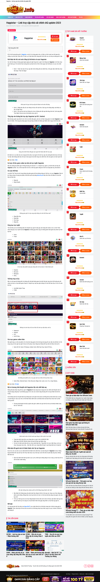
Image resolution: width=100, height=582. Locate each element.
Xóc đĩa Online (50, 17)
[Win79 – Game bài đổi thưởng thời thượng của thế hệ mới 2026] (73, 238)
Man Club (82, 346)
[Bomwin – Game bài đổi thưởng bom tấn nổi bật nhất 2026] (73, 259)
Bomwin (82, 257)
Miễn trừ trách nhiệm (90, 574)
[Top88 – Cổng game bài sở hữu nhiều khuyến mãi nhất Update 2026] (73, 216)
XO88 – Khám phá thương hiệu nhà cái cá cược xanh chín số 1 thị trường (35, 554)
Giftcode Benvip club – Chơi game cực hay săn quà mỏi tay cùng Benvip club (79, 482)
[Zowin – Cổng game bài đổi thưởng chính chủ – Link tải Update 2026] (73, 171)
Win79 (81, 236)
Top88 (81, 214)
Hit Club (82, 302)
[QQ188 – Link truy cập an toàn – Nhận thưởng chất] (15, 527)
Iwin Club (82, 324)
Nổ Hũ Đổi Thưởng (72, 17)
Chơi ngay (55, 36)
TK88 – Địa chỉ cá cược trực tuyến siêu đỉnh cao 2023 (53, 535)
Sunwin (82, 280)
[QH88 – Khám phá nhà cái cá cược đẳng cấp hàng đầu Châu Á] (15, 545)
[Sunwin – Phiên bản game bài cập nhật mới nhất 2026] (73, 282)
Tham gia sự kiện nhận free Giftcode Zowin (79, 395)
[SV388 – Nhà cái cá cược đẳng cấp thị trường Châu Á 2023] (35, 527)
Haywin (82, 38)
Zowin (81, 169)
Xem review (86, 51)
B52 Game (82, 102)
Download (55, 40)
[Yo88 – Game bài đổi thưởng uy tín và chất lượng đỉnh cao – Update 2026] (73, 149)
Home (7, 25)
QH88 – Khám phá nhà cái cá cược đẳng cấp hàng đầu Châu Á (15, 554)
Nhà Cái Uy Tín (19, 17)
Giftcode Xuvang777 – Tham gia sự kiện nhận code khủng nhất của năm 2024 (80, 511)
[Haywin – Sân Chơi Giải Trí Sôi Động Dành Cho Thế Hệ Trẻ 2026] (73, 39)
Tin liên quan (13, 518)
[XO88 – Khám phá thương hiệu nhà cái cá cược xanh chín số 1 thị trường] (35, 545)
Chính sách (82, 574)
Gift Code (70, 373)
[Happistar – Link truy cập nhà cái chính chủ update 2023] (15, 38)
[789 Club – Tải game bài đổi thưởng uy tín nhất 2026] (73, 82)
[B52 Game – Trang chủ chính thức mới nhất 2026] (73, 105)
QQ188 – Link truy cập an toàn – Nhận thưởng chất (15, 535)
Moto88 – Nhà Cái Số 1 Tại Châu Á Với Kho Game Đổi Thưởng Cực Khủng (53, 554)
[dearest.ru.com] (12, 566)
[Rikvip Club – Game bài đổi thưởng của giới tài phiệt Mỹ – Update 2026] (73, 60)
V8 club (17, 384)
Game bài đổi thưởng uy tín (23, 575)
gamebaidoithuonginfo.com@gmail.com (51, 574)
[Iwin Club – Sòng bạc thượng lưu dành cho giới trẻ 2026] (73, 326)
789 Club (82, 80)
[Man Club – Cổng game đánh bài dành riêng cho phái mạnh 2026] (73, 348)
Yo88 (81, 147)
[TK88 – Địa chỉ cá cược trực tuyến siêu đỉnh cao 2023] (54, 527)
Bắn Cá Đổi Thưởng (60, 17)
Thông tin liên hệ (75, 574)
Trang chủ (10, 17)
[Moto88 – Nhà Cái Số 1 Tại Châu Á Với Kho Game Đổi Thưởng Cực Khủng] (54, 545)
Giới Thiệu (68, 574)
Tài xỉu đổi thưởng (39, 17)
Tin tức (81, 17)
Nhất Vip (82, 191)
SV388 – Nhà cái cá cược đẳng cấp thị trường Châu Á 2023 (34, 536)
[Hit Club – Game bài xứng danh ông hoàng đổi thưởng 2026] (73, 304)
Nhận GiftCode (40, 39)
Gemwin (82, 125)
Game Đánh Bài (28, 17)
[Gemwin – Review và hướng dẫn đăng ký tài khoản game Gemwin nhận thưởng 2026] (73, 127)
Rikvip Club (83, 58)
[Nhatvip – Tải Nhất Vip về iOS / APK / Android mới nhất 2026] (73, 193)
